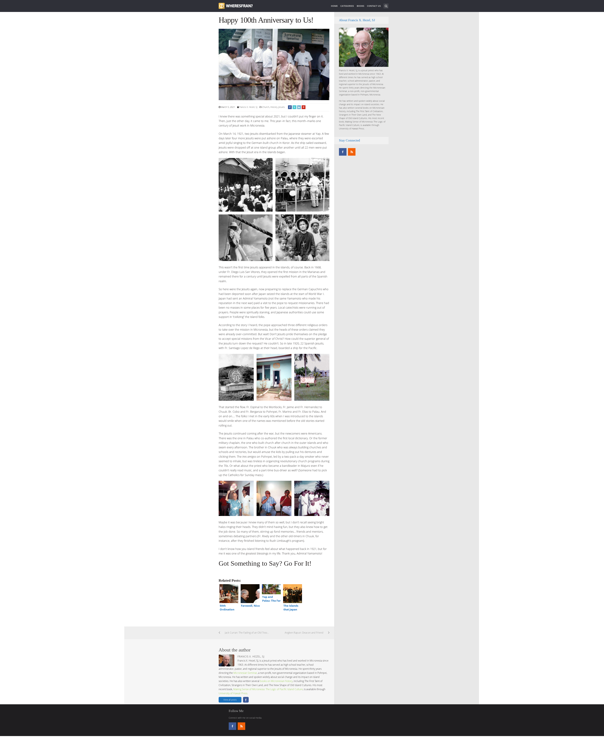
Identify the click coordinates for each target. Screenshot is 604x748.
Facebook (246, 700)
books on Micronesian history (276, 681)
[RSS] (351, 152)
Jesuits (281, 106)
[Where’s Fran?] (236, 5)
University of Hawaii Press (233, 693)
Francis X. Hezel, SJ (248, 106)
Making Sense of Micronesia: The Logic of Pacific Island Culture (268, 689)
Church (265, 106)
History (273, 106)
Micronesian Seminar (245, 673)
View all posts (230, 699)
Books (360, 5)
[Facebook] (343, 152)
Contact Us (374, 5)
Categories (347, 5)
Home (334, 5)
